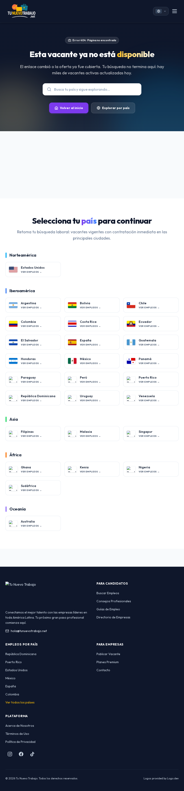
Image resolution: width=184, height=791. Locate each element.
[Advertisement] (92, 164)
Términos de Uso (17, 734)
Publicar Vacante (108, 654)
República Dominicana (20, 654)
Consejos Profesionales (113, 601)
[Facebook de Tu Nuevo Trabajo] (21, 754)
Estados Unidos (16, 670)
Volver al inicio (71, 108)
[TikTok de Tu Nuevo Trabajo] (32, 754)
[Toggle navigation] (175, 11)
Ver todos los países (20, 702)
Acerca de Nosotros (19, 726)
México (10, 678)
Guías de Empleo (108, 609)
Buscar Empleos (107, 593)
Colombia (12, 694)
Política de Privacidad (20, 742)
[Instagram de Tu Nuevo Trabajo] (9, 754)
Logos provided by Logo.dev (161, 778)
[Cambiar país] (161, 11)
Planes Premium (107, 662)
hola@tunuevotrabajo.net (29, 631)
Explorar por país (115, 108)
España (10, 686)
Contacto (103, 670)
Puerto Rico (13, 662)
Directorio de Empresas (113, 617)
